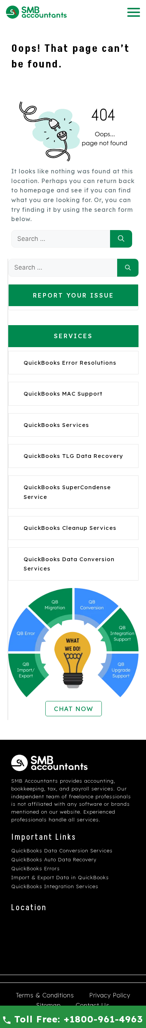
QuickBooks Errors (35, 868)
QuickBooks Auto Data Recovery (54, 859)
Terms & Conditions (45, 995)
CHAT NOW (73, 709)
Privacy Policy (109, 995)
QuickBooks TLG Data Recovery (73, 455)
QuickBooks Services (56, 424)
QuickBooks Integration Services (54, 886)
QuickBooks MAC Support (63, 393)
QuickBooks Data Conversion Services (62, 850)
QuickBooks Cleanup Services (70, 527)
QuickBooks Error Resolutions (70, 362)
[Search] (121, 239)
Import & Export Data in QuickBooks (60, 877)
